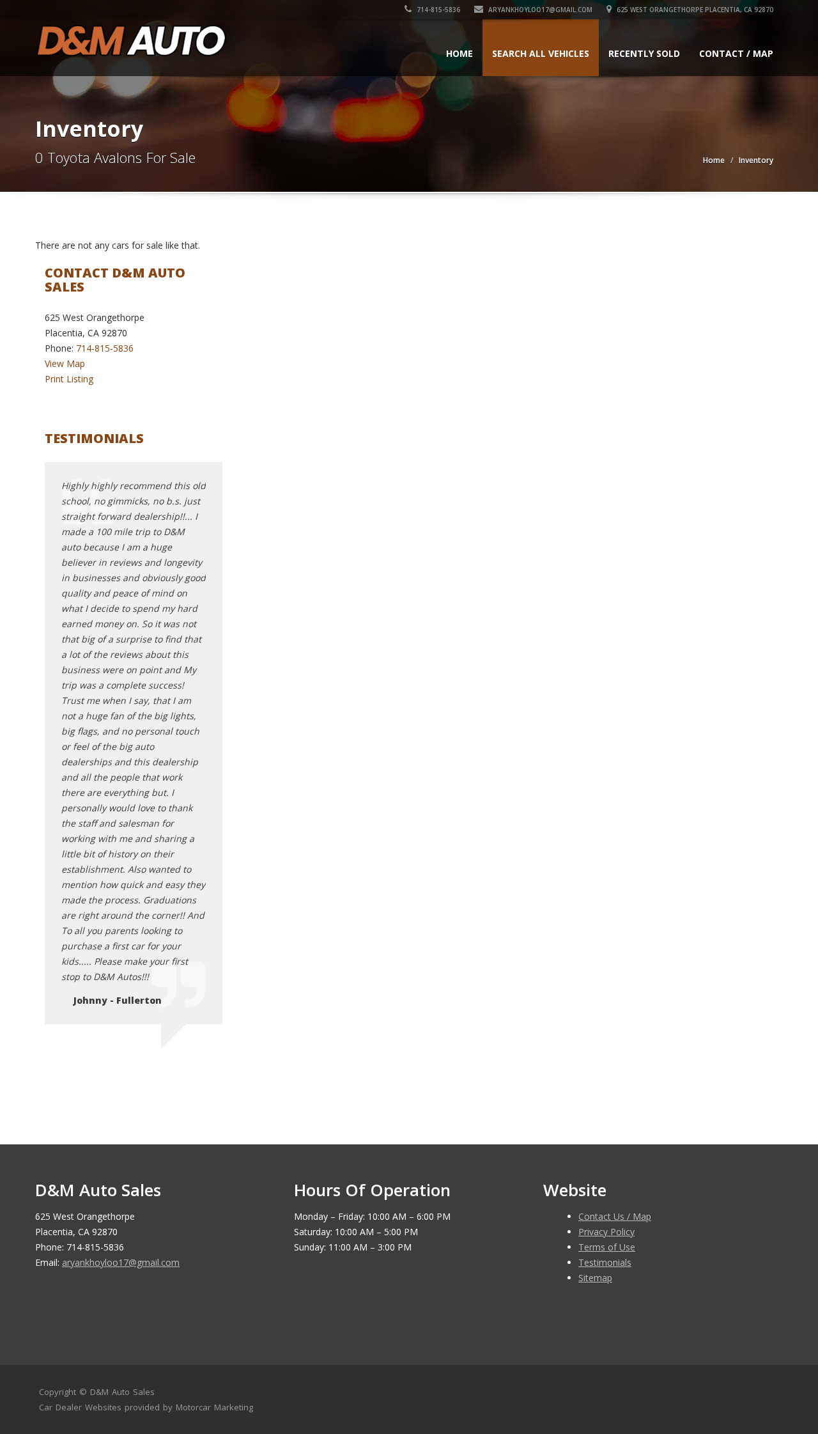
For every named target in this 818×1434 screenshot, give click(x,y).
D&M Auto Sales (122, 1392)
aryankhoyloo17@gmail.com (539, 9)
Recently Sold (644, 53)
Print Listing (69, 379)
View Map (65, 363)
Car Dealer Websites (80, 1407)
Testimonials (604, 1262)
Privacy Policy (606, 1232)
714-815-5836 (437, 9)
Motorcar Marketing (214, 1407)
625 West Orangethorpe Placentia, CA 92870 (694, 9)
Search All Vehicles (540, 53)
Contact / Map (736, 53)
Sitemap (595, 1278)
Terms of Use (606, 1247)
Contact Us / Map (614, 1216)
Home (459, 53)
